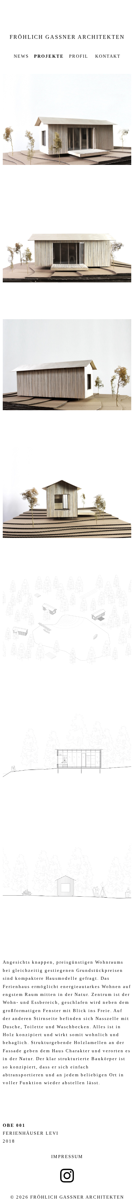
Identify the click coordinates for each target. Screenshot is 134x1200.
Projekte (49, 56)
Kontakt (107, 56)
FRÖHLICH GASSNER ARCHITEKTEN (67, 37)
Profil (78, 56)
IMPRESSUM (67, 1156)
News (21, 56)
